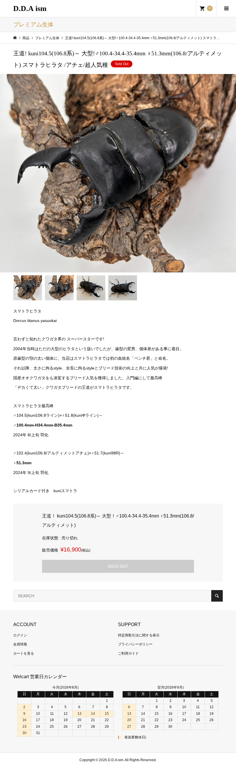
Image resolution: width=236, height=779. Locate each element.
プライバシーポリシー (135, 644)
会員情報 (20, 644)
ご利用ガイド (128, 653)
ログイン (20, 635)
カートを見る (23, 653)
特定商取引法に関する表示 (138, 635)
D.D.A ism (30, 8)
